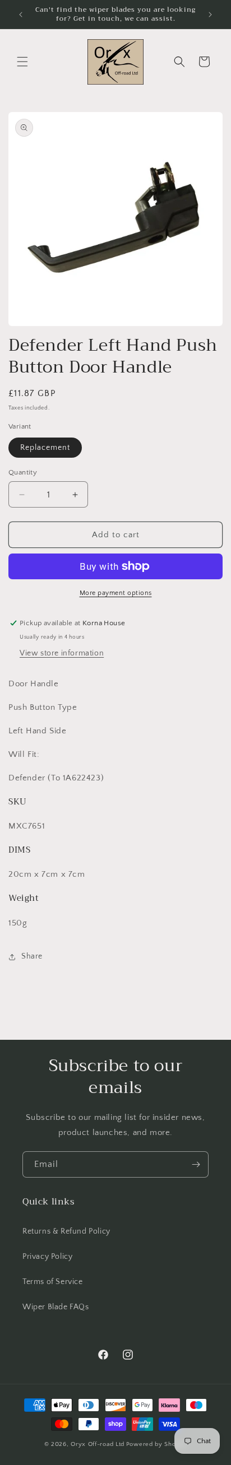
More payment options (116, 593)
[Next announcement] (210, 14)
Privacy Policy (47, 1256)
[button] (22, 61)
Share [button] (32, 956)
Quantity (22, 472)
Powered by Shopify (156, 1444)
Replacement (45, 447)
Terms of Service (52, 1281)
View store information (62, 653)
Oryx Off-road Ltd (97, 1444)
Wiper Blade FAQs (55, 1307)
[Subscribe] (195, 1164)
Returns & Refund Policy (66, 1231)
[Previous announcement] (20, 14)
